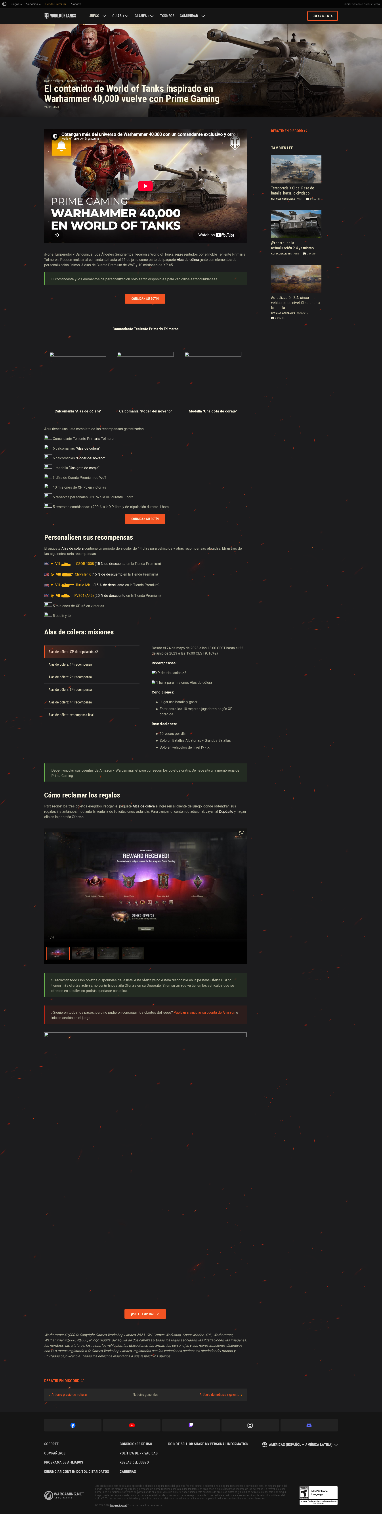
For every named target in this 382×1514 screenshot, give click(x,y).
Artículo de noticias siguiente (219, 1395)
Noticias (72, 80)
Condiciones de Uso (136, 1444)
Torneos (167, 16)
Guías (117, 16)
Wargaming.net (118, 1505)
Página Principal (53, 80)
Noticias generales (93, 80)
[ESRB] (318, 1495)
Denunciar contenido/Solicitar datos (76, 1472)
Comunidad (189, 16)
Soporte (51, 1444)
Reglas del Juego (134, 1462)
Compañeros (54, 1453)
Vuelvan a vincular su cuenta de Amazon (204, 1012)
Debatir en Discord (287, 131)
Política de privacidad (139, 1453)
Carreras (128, 1472)
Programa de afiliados (63, 1462)
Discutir (314, 198)
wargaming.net (64, 1496)
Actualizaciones (281, 253)
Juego (94, 16)
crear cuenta (372, 4)
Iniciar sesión (352, 4)
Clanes (141, 16)
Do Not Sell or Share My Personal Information (208, 1444)
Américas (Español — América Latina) (300, 1445)
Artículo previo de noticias (70, 1395)
